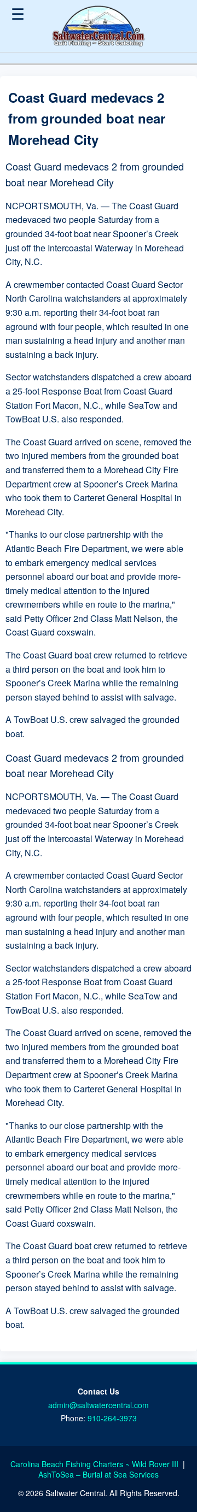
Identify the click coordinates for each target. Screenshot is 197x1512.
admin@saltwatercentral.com (98, 1404)
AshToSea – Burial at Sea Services (98, 1474)
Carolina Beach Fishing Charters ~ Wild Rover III (95, 1463)
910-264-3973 (112, 1418)
